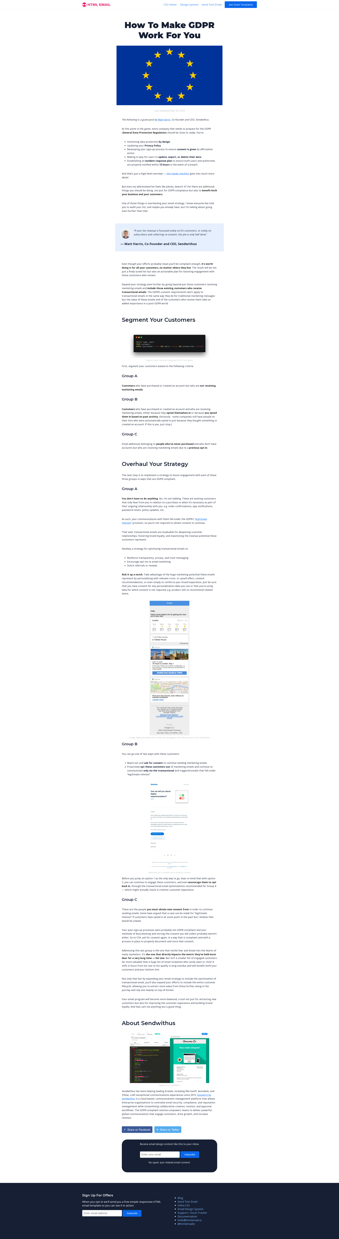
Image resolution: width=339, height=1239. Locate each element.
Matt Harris (164, 119)
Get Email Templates (241, 4)
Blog (180, 1198)
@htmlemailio (186, 1224)
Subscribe (189, 1154)
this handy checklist (177, 173)
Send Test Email (212, 4)
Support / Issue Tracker (192, 1213)
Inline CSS (184, 1205)
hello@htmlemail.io (190, 1220)
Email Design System (190, 1209)
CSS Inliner (170, 4)
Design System (189, 4)
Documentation (187, 1216)
